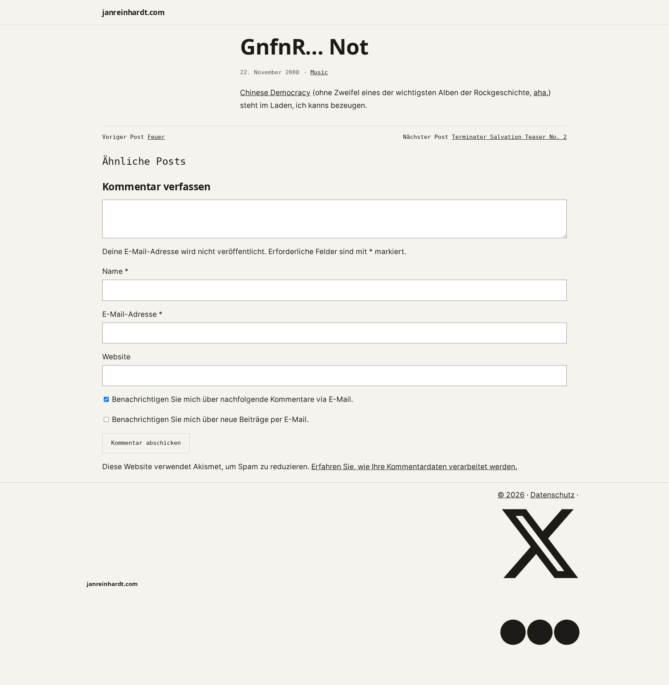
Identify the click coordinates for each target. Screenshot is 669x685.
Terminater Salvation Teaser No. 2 (509, 136)
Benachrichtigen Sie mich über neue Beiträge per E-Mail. (210, 419)
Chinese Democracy (275, 92)
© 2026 (511, 494)
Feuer (156, 136)
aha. (540, 92)
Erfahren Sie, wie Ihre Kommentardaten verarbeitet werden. (414, 466)
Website (116, 356)
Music (319, 72)
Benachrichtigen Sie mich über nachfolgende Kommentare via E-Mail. (232, 399)
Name (115, 271)
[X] (539, 583)
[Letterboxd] (539, 672)
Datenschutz (552, 494)
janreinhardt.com (133, 12)
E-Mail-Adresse (132, 314)
